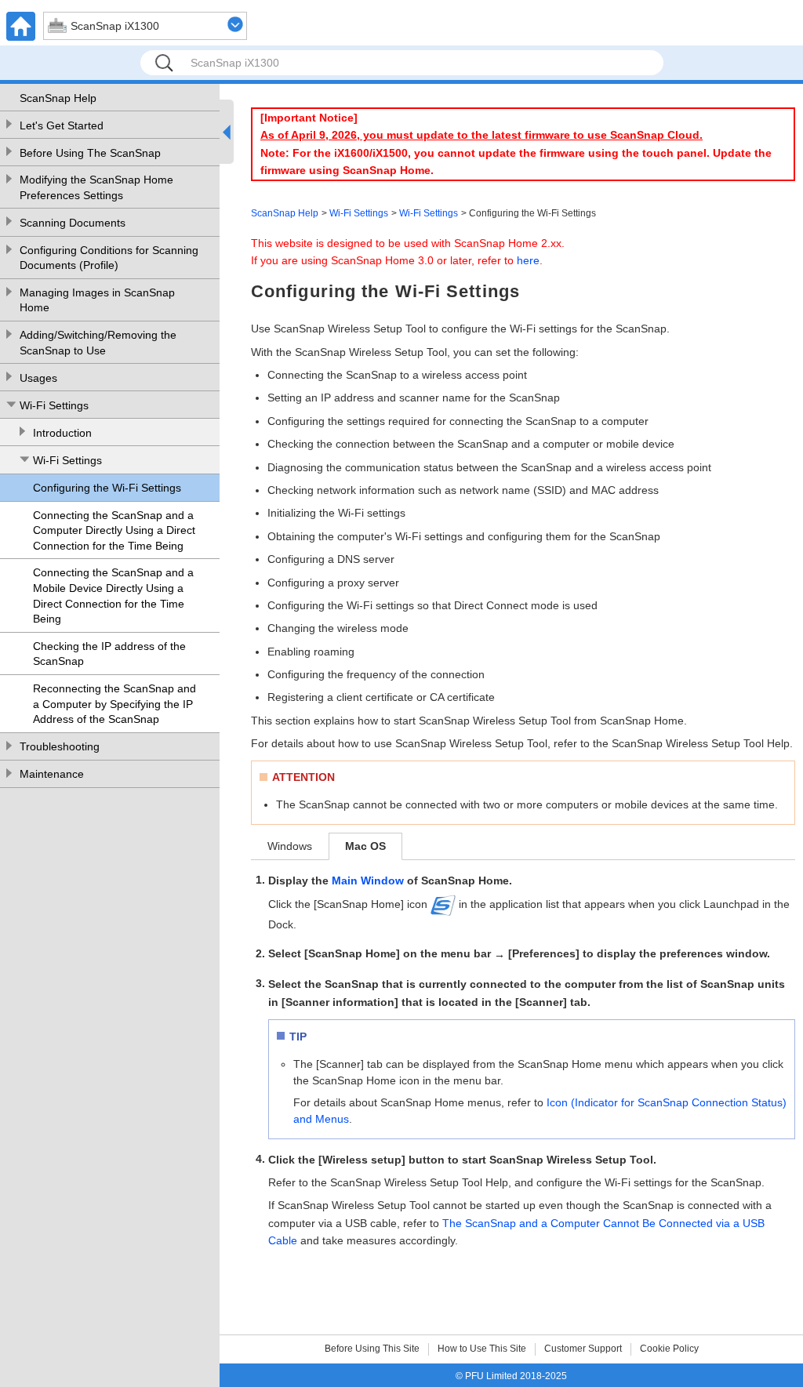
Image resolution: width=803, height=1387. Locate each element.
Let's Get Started (62, 125)
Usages (38, 378)
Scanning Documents (72, 222)
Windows (289, 846)
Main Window (368, 880)
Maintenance (52, 774)
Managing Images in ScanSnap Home (97, 300)
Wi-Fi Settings (54, 405)
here (528, 260)
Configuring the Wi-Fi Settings (107, 487)
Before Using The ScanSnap (90, 153)
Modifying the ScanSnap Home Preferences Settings (96, 187)
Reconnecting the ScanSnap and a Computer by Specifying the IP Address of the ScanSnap (114, 703)
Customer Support (583, 1348)
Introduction (62, 433)
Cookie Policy (669, 1348)
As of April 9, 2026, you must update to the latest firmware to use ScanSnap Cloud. (481, 135)
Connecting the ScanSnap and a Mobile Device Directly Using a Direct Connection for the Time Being (113, 595)
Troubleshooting (60, 746)
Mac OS (365, 846)
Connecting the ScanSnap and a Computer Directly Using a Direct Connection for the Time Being (114, 530)
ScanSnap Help (58, 98)
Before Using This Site (372, 1348)
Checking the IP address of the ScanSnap (109, 654)
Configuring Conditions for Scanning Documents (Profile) (109, 258)
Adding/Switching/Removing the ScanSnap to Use (98, 343)
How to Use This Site (482, 1348)
